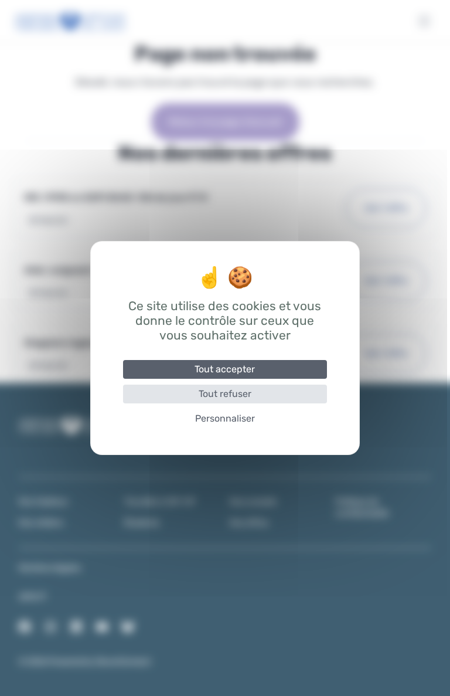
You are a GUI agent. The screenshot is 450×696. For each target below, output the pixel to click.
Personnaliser (225, 418)
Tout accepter (225, 369)
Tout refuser (225, 393)
